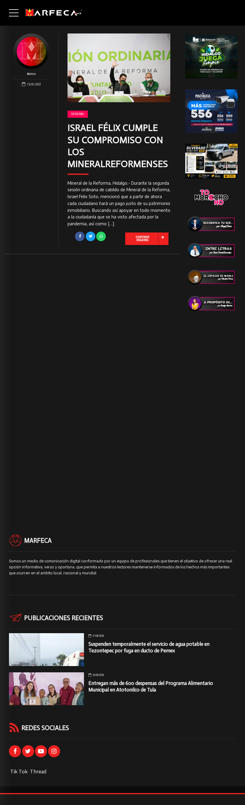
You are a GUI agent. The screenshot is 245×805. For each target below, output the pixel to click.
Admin (31, 74)
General (77, 114)
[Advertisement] (211, 411)
